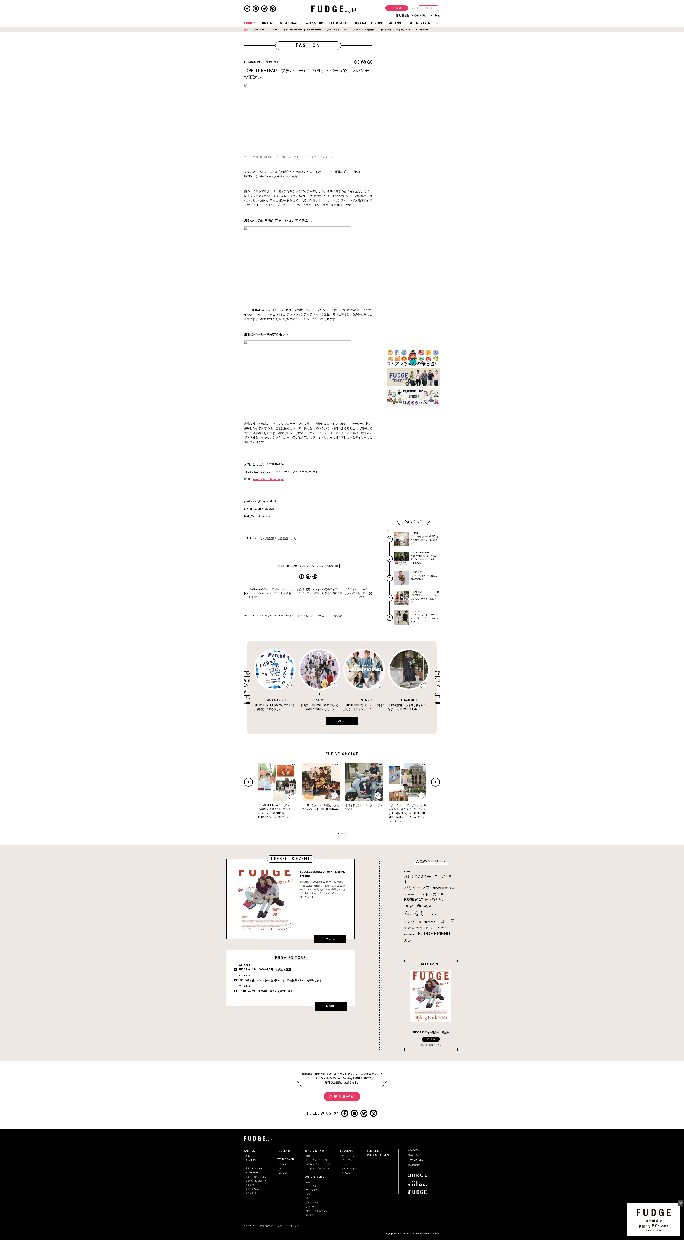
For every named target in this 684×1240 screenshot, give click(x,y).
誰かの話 (310, 1214)
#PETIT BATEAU (287, 566)
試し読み (431, 1039)
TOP (246, 615)
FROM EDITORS (415, 1159)
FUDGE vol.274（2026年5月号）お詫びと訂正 (265, 970)
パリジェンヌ (417, 888)
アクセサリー (422, 29)
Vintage (423, 906)
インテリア (436, 914)
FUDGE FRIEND (314, 29)
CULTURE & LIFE (338, 23)
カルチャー (311, 1182)
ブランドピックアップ (337, 29)
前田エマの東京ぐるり (316, 1210)
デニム (430, 927)
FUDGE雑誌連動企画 (443, 888)
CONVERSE (442, 927)
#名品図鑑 (332, 566)
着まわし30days (413, 927)
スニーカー (409, 894)
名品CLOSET (259, 29)
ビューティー (348, 1160)
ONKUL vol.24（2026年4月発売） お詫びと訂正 (266, 991)
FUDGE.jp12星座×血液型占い (424, 899)
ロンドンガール (430, 894)
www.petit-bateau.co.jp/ (268, 479)
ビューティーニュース (316, 1160)
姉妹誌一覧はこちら (430, 1045)
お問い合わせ (266, 1225)
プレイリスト (312, 1202)
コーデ (447, 921)
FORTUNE (377, 23)
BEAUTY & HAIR (313, 23)
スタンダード (385, 29)
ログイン (428, 8)
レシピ (345, 1164)
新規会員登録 (342, 1096)
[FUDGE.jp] (333, 9)
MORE (330, 939)
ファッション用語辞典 (363, 29)
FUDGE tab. (268, 23)
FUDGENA (360, 23)
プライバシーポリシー (288, 1225)
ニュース (274, 29)
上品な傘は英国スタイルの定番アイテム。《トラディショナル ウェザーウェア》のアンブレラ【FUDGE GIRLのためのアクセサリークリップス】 (331, 593)
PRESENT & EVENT (420, 23)
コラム (309, 1194)
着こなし (414, 913)
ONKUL (407, 871)
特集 (246, 29)
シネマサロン (312, 1206)
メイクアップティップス (317, 1168)
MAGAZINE (395, 23)
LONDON (283, 1172)
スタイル (410, 922)
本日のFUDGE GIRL (293, 29)
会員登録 (396, 8)
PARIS (282, 1168)
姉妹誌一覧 (413, 1154)
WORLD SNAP (289, 23)
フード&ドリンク (314, 1190)
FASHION (250, 23)
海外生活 (346, 1172)
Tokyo (408, 905)
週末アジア (311, 1198)
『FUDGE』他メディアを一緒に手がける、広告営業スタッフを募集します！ (281, 980)
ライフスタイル (313, 1186)
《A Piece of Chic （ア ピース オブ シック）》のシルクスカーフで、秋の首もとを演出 (271, 593)
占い (407, 940)
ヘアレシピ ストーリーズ (318, 1164)
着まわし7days (403, 29)
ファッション (348, 1156)
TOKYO (282, 1164)
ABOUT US (249, 1225)
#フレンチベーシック (312, 566)
